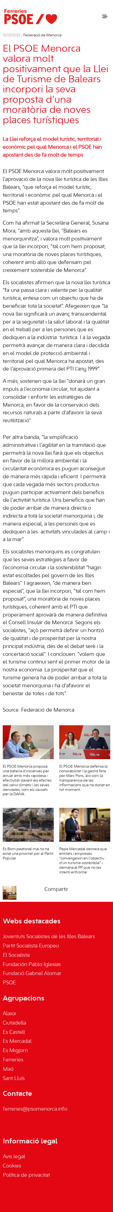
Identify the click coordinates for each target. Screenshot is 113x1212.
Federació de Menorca (42, 35)
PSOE (9, 983)
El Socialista (16, 955)
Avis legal (14, 1156)
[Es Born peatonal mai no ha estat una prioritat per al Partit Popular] (28, 825)
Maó (8, 1069)
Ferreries (13, 1060)
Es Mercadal (17, 1041)
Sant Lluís (14, 1078)
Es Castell (14, 1032)
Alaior (9, 1013)
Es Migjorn (15, 1050)
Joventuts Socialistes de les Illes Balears (49, 936)
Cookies (12, 1166)
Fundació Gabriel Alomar (32, 973)
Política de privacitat (26, 1175)
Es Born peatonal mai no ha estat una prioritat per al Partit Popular (28, 853)
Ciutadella (14, 1023)
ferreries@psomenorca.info (35, 1109)
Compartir (56, 889)
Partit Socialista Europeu (31, 946)
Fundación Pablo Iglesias (32, 964)
